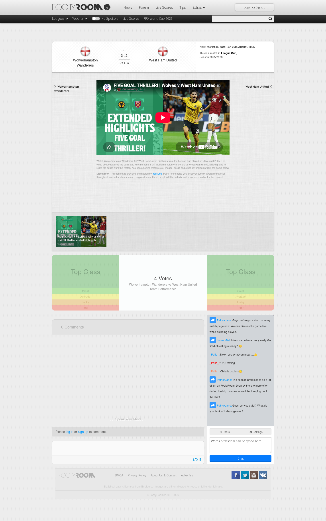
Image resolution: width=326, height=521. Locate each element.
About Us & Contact (164, 475)
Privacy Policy (137, 475)
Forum (144, 7)
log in (69, 431)
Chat (241, 458)
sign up (83, 431)
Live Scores (164, 7)
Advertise (187, 475)
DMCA (119, 475)
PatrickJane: (224, 320)
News (127, 7)
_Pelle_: (215, 354)
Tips (182, 7)
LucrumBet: (224, 340)
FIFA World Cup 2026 (158, 18)
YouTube (157, 173)
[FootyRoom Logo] (83, 7)
